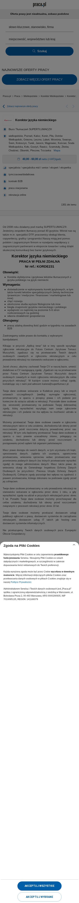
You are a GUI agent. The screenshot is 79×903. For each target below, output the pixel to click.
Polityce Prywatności (21, 582)
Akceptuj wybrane (39, 896)
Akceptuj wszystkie (39, 885)
